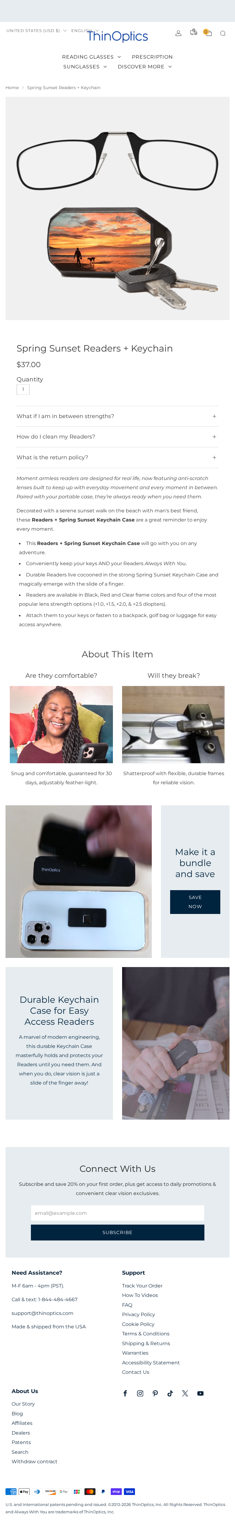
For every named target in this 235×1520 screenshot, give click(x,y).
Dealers (21, 1433)
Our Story (23, 1404)
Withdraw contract (35, 1461)
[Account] (178, 33)
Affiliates (22, 1423)
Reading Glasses (88, 57)
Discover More (141, 67)
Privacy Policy (138, 1314)
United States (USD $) (33, 30)
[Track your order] (193, 31)
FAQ (127, 1305)
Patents (21, 1442)
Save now (195, 901)
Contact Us (135, 1372)
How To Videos (140, 1295)
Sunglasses (81, 67)
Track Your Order (142, 1286)
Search (20, 1452)
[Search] (223, 33)
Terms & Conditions (146, 1334)
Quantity (30, 379)
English (81, 30)
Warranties (135, 1353)
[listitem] (117, 11)
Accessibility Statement (151, 1363)
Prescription (152, 57)
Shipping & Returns (146, 1343)
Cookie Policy (138, 1324)
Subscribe (117, 1232)
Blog (17, 1414)
